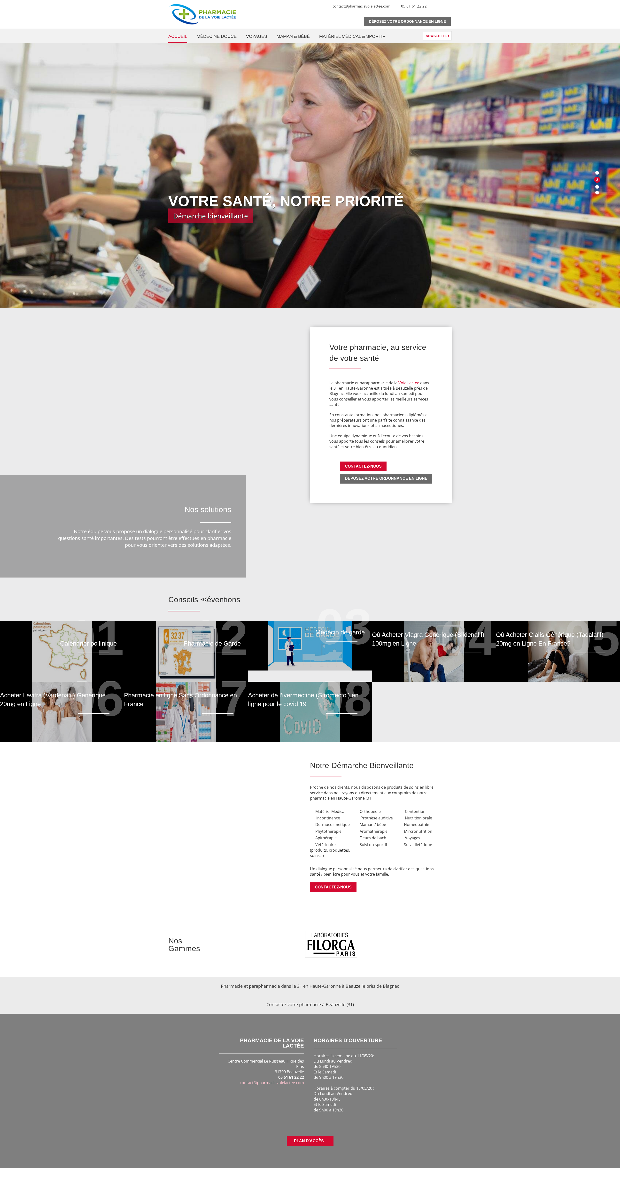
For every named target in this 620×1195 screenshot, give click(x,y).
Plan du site (492, 1184)
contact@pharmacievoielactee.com (361, 6)
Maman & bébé (293, 36)
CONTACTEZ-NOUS (363, 466)
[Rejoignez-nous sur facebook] (304, 1124)
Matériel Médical (330, 811)
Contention (415, 811)
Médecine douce (217, 36)
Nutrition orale (418, 818)
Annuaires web (456, 1184)
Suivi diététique (418, 844)
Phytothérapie (328, 831)
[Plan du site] (433, 6)
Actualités (416, 1178)
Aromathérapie (374, 831)
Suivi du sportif (373, 844)
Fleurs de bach (373, 837)
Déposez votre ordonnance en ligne (407, 21)
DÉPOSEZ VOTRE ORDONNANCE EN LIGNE (386, 478)
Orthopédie (370, 811)
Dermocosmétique (333, 824)
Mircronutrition (418, 831)
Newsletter (437, 36)
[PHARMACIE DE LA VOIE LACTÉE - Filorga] (331, 944)
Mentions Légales (487, 1178)
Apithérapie (326, 837)
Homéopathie (416, 824)
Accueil (177, 36)
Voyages (256, 36)
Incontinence (328, 818)
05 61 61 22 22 (414, 6)
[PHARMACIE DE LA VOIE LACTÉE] (202, 14)
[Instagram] (321, 9)
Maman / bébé (373, 824)
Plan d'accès (309, 1141)
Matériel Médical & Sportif (352, 36)
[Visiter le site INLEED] (116, 1178)
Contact (389, 1178)
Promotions (448, 1178)
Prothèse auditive (377, 818)
